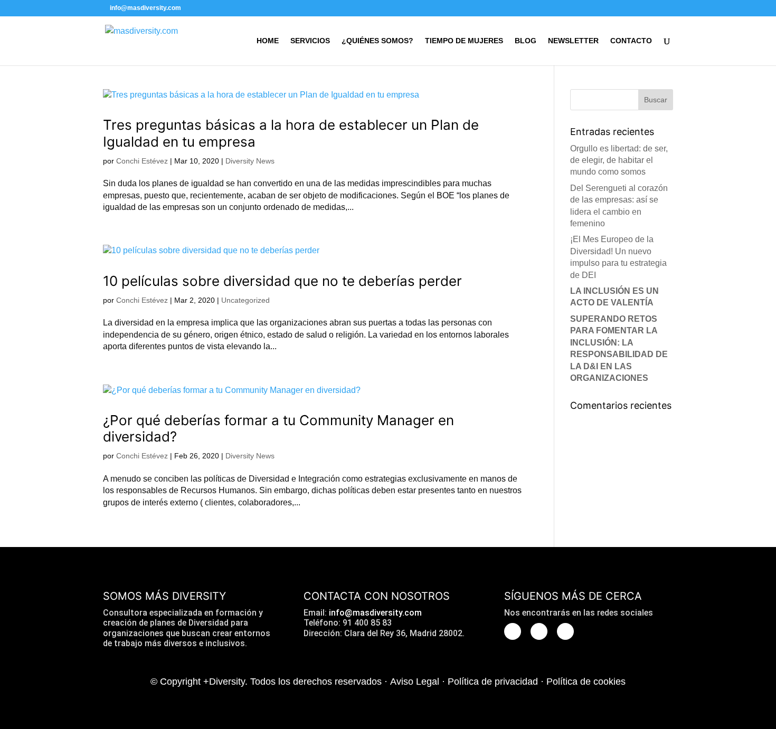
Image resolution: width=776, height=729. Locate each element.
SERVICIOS (310, 41)
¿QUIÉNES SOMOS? (377, 41)
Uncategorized (245, 300)
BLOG (525, 41)
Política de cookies (586, 681)
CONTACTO (631, 41)
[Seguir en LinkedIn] (565, 631)
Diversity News (250, 161)
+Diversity (224, 681)
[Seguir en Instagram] (539, 631)
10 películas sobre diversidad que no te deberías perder (282, 281)
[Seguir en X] (512, 631)
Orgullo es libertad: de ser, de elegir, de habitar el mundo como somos (619, 160)
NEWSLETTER (573, 41)
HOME (268, 41)
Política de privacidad (493, 681)
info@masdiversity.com (375, 613)
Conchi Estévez (142, 161)
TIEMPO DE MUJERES (464, 41)
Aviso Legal (414, 681)
